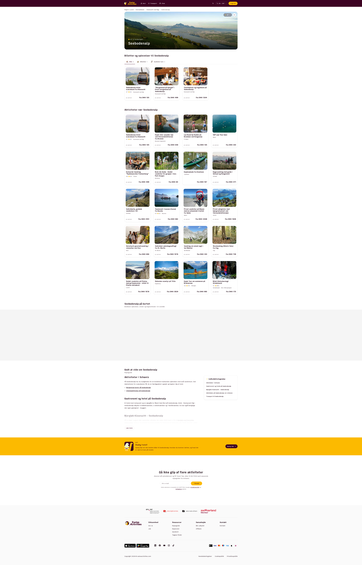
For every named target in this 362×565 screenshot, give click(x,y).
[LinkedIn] (155, 545)
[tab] (129, 61)
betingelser (179, 489)
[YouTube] (164, 545)
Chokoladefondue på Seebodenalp (138, 391)
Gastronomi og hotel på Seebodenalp (218, 386)
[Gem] (234, 15)
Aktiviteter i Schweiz (213, 383)
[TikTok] (173, 545)
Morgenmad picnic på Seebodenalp (138, 388)
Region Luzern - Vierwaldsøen (134, 9)
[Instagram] (168, 545)
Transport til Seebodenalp (215, 396)
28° (228, 15)
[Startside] (131, 3)
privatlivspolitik (195, 487)
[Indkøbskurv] (213, 3)
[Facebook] (159, 545)
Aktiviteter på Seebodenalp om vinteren (219, 393)
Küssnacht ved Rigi (153, 9)
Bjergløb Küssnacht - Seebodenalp (217, 389)
